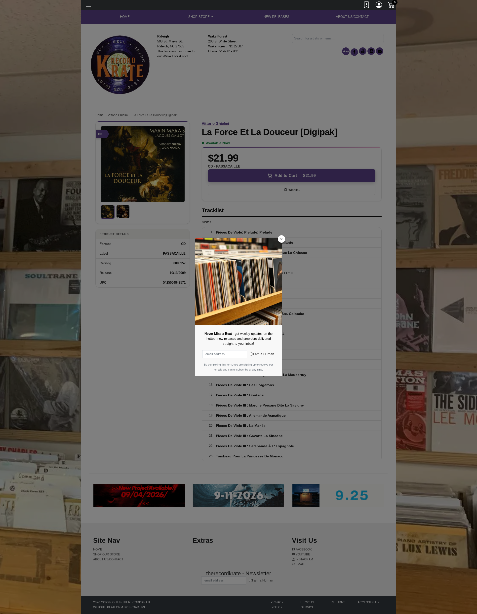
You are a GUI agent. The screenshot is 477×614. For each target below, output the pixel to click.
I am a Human (263, 354)
